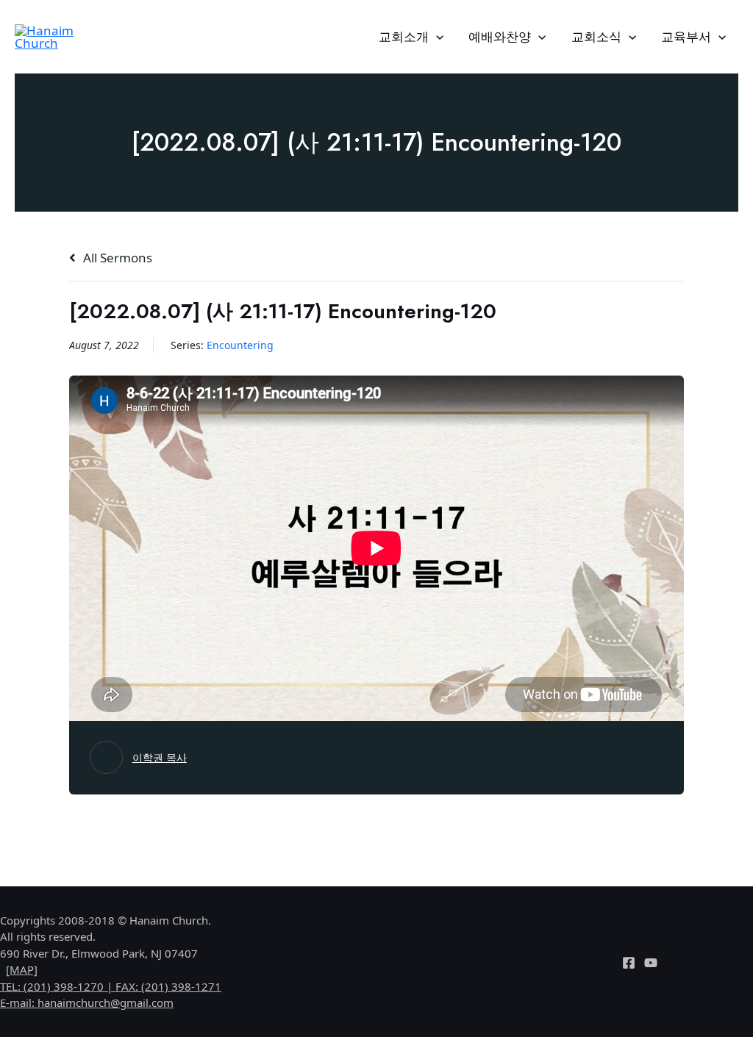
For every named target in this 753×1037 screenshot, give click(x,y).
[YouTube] (650, 962)
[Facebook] (628, 962)
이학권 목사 (159, 757)
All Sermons (116, 257)
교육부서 (686, 36)
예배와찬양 (499, 36)
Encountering (240, 345)
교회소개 (404, 36)
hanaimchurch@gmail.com (106, 1002)
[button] (436, 36)
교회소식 (596, 36)
